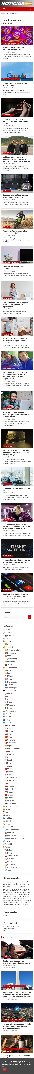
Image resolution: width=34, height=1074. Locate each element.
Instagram (11, 894)
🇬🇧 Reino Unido (11, 789)
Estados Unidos (20, 889)
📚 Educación (10, 653)
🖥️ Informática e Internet (11, 43)
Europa (4, 892)
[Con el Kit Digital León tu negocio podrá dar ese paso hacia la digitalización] (17, 290)
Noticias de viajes (10, 937)
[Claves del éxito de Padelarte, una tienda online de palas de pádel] (17, 183)
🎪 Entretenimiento (10, 667)
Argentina (9, 882)
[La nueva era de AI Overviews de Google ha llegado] (17, 71)
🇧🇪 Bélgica (9, 731)
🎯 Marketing (11, 659)
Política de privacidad (9, 929)
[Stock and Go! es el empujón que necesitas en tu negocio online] (17, 326)
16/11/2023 (6, 126)
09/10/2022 (6, 343)
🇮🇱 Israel (8, 760)
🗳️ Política (7, 818)
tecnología (19, 902)
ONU (24, 898)
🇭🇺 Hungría (9, 757)
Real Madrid (18, 900)
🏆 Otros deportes (12, 867)
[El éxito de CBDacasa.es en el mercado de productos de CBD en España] (17, 107)
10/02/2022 (6, 457)
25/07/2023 (6, 163)
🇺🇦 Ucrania (9, 798)
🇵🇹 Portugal (9, 786)
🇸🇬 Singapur (9, 792)
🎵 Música (9, 676)
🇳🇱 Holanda (9, 754)
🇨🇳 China (8, 737)
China (27, 884)
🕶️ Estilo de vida (8, 115)
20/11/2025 (6, 1030)
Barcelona (26, 882)
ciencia (4, 886)
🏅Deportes (6, 190)
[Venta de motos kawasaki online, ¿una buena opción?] (17, 219)
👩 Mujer (6, 809)
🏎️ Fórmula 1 (10, 862)
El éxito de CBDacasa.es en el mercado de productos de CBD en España (15, 121)
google (24, 892)
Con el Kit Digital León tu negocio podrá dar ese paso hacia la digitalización (15, 305)
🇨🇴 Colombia (10, 740)
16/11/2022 (6, 309)
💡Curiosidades (9, 844)
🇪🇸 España (9, 746)
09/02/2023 (6, 199)
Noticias (13, 52)
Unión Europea (16, 904)
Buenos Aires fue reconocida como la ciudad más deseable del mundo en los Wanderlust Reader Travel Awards (17, 995)
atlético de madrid (18, 882)
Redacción (14, 999)
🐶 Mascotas (10, 705)
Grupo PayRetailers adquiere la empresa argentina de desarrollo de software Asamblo (16, 415)
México (4, 898)
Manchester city (15, 896)
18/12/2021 (6, 530)
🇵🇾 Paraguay (10, 780)
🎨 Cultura (7, 641)
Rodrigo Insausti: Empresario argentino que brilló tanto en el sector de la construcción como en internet (17, 159)
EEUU (17, 886)
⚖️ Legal (8, 693)
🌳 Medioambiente (10, 806)
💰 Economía (7, 484)
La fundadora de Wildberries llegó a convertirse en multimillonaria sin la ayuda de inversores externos (16, 526)
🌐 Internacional (9, 722)
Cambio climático (19, 884)
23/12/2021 (6, 493)
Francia (19, 892)
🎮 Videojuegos (11, 688)
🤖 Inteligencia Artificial (14, 838)
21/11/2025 (6, 999)
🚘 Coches (9, 696)
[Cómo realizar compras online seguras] (17, 254)
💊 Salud (6, 824)
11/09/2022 (6, 419)
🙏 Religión (7, 821)
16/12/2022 (6, 271)
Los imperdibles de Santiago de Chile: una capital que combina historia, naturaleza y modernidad (17, 1026)
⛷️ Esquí (8, 853)
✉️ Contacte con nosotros (11, 926)
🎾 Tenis (8, 870)
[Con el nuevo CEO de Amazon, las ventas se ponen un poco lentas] (17, 582)
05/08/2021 (6, 564)
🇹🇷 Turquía (9, 795)
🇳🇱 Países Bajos (11, 777)
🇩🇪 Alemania (10, 725)
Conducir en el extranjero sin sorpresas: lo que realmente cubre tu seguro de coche (16, 963)
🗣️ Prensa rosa (11, 682)
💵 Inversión (10, 662)
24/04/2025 (6, 52)
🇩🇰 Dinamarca (10, 743)
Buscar (29, 617)
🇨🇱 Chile (8, 734)
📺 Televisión (10, 685)
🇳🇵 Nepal (8, 775)
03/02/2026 (6, 967)
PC (27, 898)
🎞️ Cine (8, 670)
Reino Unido (6, 902)
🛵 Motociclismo (12, 864)
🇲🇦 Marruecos (10, 769)
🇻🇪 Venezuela (10, 804)
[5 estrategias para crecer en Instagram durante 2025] (17, 35)
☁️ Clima (6, 630)
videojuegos (25, 904)
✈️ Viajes (6, 633)
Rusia (11, 902)
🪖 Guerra (7, 717)
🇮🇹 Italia (8, 763)
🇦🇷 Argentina (10, 728)
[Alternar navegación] (3, 9)
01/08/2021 (6, 598)
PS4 (13, 900)
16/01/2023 (6, 235)
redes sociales (27, 900)
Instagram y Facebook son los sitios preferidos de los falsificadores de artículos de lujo (16, 452)
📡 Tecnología (7, 298)
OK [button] (4, 1070)
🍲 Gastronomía (9, 711)
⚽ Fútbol (8, 850)
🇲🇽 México (9, 772)
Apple (4, 882)
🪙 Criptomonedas (12, 650)
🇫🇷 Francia (9, 751)
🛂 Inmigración (9, 720)
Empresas (22, 886)
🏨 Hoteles (9, 635)
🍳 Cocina (9, 699)
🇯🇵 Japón (8, 766)
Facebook (10, 892)
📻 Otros (6, 815)
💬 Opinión (7, 812)
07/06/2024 (6, 88)
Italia (25, 894)
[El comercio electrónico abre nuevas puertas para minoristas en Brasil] (17, 548)
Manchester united (24, 896)
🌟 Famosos (10, 673)
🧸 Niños (8, 708)
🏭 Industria (9, 833)
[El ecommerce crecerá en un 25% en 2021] (17, 476)
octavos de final (15, 898)
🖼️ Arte (8, 644)
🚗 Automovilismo (12, 856)
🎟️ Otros (8, 679)
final (15, 892)
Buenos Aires (9, 884)
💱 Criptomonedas (12, 830)
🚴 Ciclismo (9, 859)
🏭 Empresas (7, 153)
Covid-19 (10, 887)
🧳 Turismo (7, 841)
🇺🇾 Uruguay (9, 801)
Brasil (4, 884)
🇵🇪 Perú (8, 783)
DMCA (4, 931)
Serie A (15, 902)
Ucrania (25, 902)
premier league (7, 900)
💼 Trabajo (9, 664)
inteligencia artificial (19, 894)
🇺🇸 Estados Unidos (12, 748)
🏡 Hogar (8, 702)
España (7, 889)
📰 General (7, 714)
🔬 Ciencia (7, 638)
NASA (9, 898)
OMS (21, 898)
